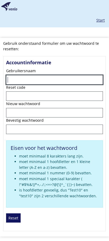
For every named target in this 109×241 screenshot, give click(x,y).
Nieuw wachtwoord (23, 103)
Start (100, 20)
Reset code (15, 87)
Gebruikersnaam (21, 70)
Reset (13, 217)
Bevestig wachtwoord (25, 120)
